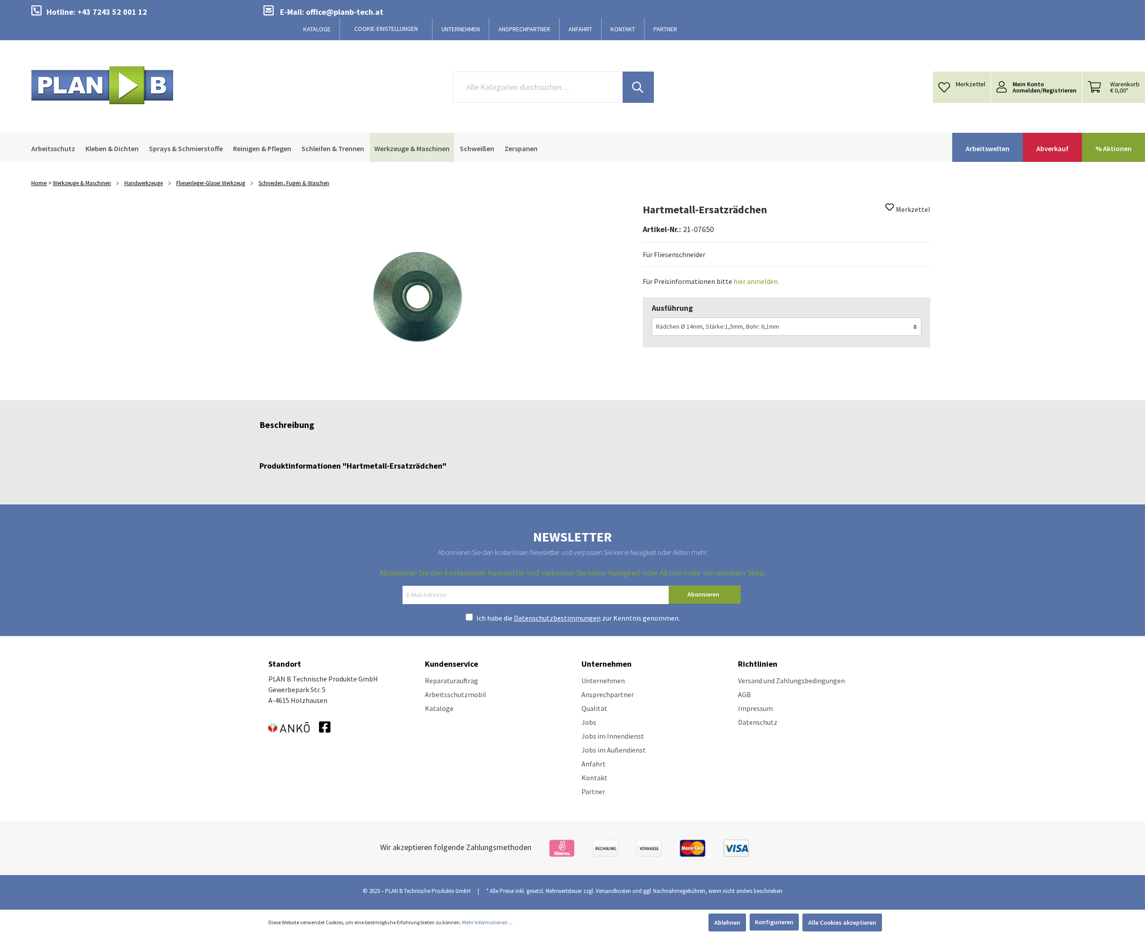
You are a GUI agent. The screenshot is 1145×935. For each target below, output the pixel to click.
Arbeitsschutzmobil (455, 694)
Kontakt (594, 777)
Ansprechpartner (607, 694)
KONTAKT (623, 29)
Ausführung (672, 308)
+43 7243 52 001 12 (112, 12)
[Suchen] (638, 87)
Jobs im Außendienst (613, 749)
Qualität (594, 708)
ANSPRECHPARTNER (524, 29)
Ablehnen (727, 922)
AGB (744, 694)
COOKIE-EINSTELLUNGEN (386, 29)
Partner (593, 791)
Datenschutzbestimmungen (557, 617)
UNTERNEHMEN (460, 29)
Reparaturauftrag (451, 680)
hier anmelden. (756, 281)
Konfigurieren (774, 922)
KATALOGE (317, 29)
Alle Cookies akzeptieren (842, 922)
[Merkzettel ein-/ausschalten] (889, 209)
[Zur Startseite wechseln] (102, 85)
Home (39, 183)
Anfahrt (593, 763)
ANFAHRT (580, 29)
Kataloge (439, 708)
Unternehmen (603, 680)
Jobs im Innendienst (612, 736)
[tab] (286, 427)
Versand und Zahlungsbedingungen (791, 680)
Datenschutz (757, 722)
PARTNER (665, 29)
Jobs (588, 722)
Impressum (755, 708)
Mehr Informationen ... (487, 922)
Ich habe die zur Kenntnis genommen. (578, 617)
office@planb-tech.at (344, 12)
